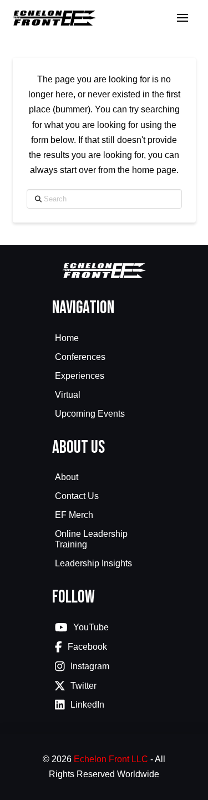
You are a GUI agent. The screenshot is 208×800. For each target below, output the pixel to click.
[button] (182, 17)
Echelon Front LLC (111, 759)
